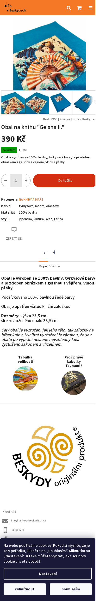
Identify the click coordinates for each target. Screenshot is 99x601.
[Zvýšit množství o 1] (26, 180)
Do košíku (65, 180)
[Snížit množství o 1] (5, 180)
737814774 (17, 530)
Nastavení (48, 573)
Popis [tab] (43, 266)
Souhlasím (71, 589)
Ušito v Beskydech (84, 119)
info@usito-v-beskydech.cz (28, 521)
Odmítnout (24, 589)
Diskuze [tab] (54, 266)
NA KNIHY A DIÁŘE (31, 199)
